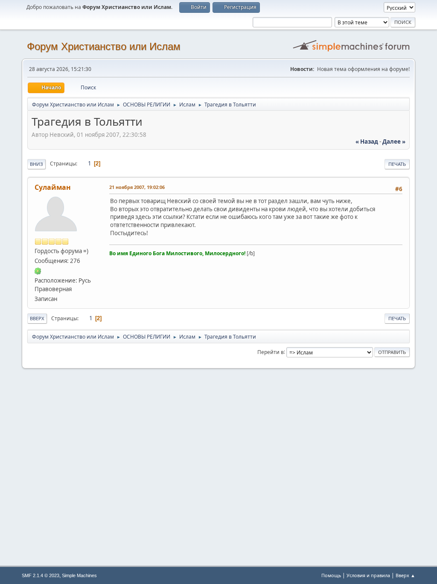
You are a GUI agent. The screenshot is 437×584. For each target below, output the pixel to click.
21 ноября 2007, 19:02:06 (137, 187)
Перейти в (270, 351)
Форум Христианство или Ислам (104, 46)
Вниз (36, 164)
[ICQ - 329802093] (38, 270)
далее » (393, 141)
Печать (397, 164)
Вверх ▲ (405, 575)
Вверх (37, 318)
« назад (366, 141)
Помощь (331, 575)
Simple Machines (79, 575)
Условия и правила (368, 575)
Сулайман (53, 187)
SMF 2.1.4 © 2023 (40, 575)
